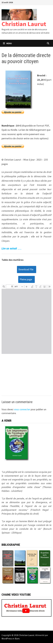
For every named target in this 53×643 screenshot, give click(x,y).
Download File (25, 269)
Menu (9, 43)
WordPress (7, 638)
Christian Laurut (24, 24)
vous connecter (22, 409)
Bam (17, 638)
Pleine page (26, 279)
